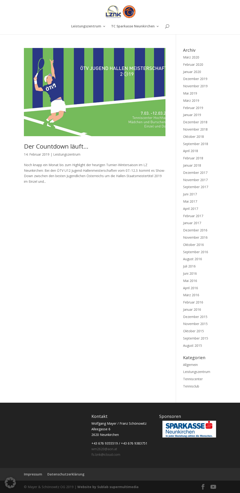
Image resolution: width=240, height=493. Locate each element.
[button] (10, 482)
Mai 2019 (190, 93)
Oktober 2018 (193, 136)
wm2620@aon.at (104, 449)
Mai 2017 (190, 201)
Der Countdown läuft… (56, 146)
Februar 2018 (193, 158)
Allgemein (190, 364)
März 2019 (191, 100)
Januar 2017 (192, 223)
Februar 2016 (193, 302)
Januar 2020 (192, 71)
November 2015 (195, 323)
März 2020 (191, 57)
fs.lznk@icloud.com (105, 454)
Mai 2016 (190, 280)
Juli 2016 (189, 266)
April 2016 (190, 288)
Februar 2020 (193, 64)
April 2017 (190, 208)
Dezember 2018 (195, 122)
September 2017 (195, 187)
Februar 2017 (193, 216)
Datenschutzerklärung (65, 474)
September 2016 (195, 252)
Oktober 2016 (193, 244)
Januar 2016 (192, 309)
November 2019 (195, 86)
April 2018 (190, 151)
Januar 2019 (192, 115)
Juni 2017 (190, 194)
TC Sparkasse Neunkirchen (133, 26)
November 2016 (195, 237)
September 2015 (195, 338)
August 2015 (192, 345)
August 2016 (192, 259)
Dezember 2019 (195, 79)
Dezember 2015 (195, 316)
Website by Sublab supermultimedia (108, 487)
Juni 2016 (190, 273)
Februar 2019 (193, 108)
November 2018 (195, 129)
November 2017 (195, 180)
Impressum (33, 474)
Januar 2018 (192, 165)
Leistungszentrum (86, 26)
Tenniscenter (193, 379)
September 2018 (195, 144)
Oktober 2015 (193, 331)
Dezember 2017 (195, 172)
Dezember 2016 (195, 230)
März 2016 (191, 295)
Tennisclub (191, 386)
